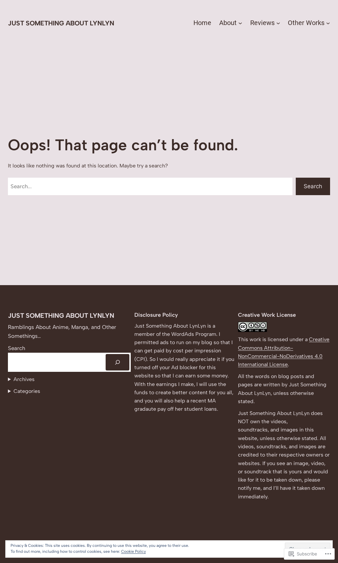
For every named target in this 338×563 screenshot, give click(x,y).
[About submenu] (240, 23)
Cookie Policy (133, 551)
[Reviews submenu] (278, 23)
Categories (27, 391)
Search (313, 186)
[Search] (117, 362)
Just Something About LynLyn (61, 23)
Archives (24, 379)
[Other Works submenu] (328, 23)
